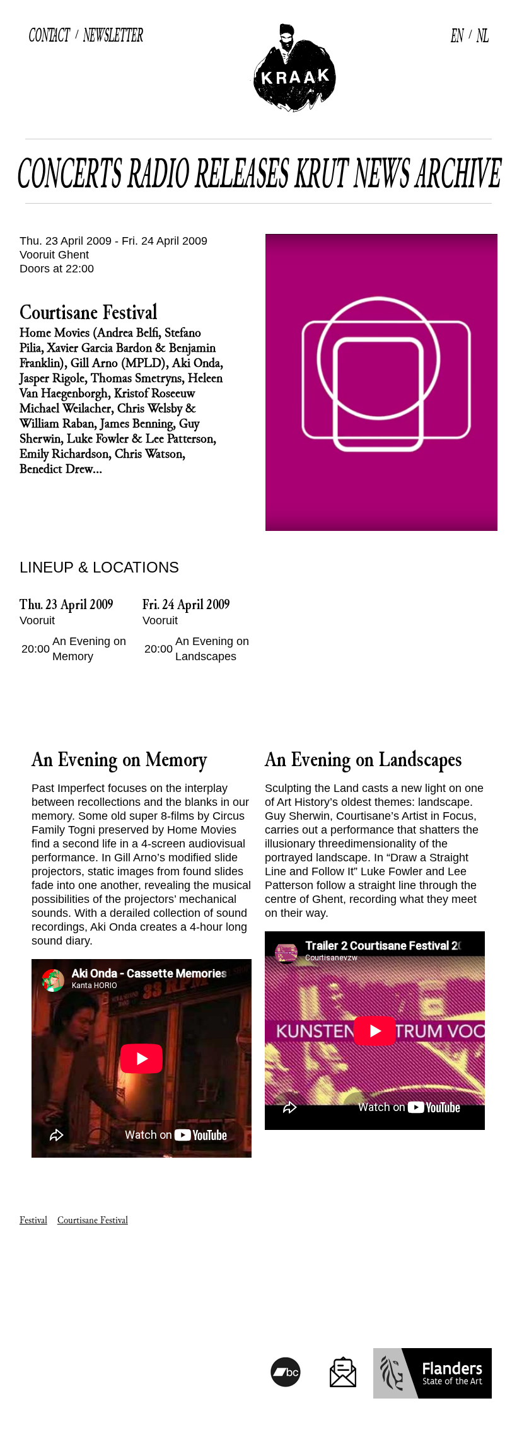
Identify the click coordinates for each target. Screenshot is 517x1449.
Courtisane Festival (92, 1220)
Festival (33, 1220)
